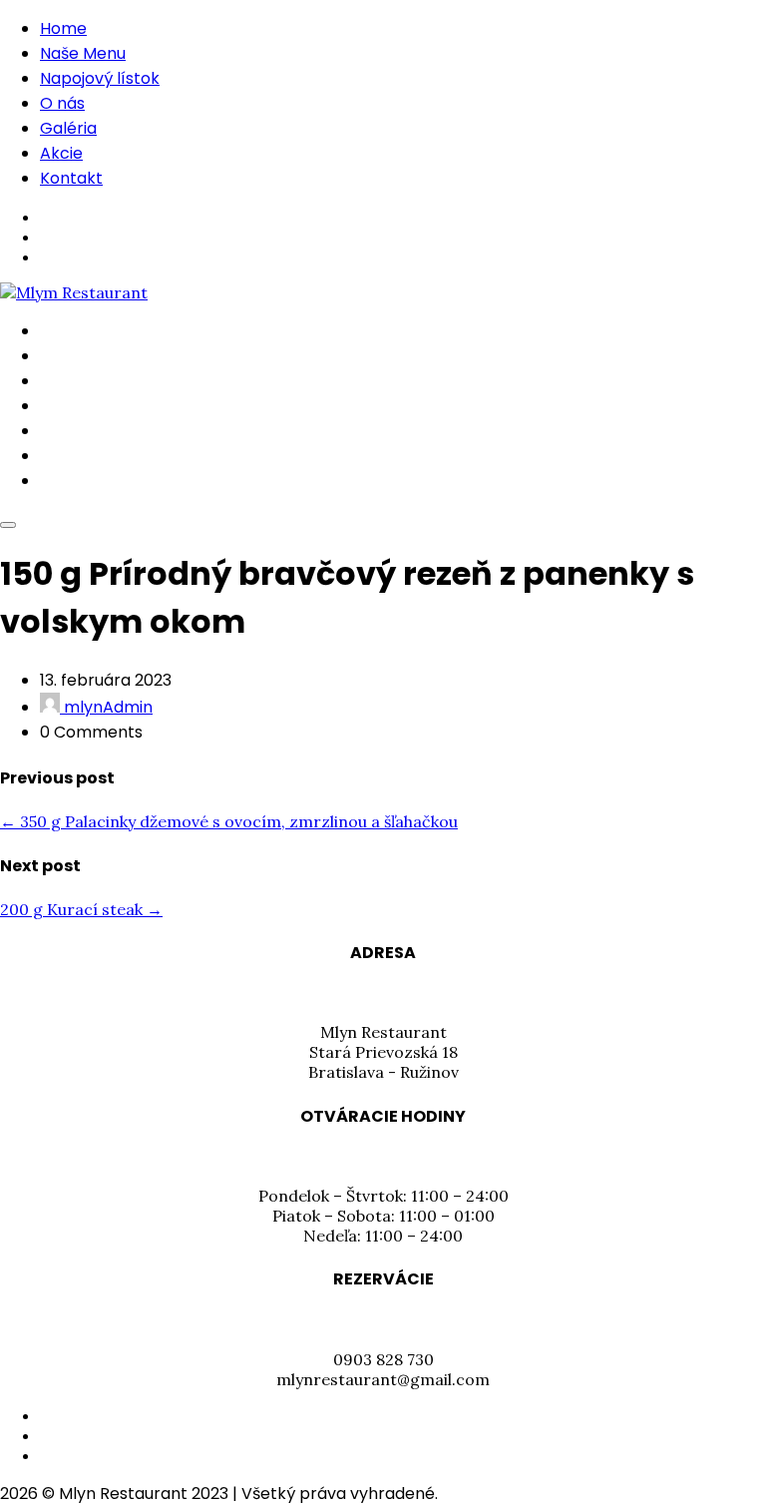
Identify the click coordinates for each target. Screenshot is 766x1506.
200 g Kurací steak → (81, 909)
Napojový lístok (100, 78)
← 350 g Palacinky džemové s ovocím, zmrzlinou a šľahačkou (229, 821)
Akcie (61, 153)
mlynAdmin (106, 707)
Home (63, 28)
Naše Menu (83, 53)
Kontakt (71, 178)
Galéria (68, 128)
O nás (62, 103)
